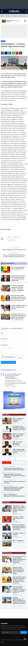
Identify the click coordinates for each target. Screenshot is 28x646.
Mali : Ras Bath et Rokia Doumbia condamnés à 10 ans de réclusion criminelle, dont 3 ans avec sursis (18, 298)
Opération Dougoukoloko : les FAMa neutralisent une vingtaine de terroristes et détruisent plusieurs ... (19, 601)
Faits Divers (14, 16)
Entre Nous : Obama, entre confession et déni (18, 518)
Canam (9, 237)
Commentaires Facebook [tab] (16, 328)
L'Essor (12, 310)
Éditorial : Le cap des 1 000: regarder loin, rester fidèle (19, 435)
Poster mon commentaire (8, 362)
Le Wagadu (15, 563)
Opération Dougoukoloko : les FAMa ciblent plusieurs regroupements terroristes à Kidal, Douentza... (14, 489)
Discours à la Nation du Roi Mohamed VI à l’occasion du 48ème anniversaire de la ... (14, 255)
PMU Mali (8, 16)
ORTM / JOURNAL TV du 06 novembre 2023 (14, 249)
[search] (26, 11)
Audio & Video (22, 16)
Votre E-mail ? (4, 339)
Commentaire (4, 345)
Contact (3, 642)
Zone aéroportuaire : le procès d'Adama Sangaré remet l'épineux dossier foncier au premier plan (19, 559)
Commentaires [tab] (5, 328)
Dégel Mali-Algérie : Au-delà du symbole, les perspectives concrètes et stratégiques (14, 475)
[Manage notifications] (25, 639)
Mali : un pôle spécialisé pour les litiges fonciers (17, 267)
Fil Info (2, 16)
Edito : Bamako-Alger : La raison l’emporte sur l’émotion (19, 451)
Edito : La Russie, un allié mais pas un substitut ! (18, 420)
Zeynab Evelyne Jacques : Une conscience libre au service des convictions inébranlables (18, 278)
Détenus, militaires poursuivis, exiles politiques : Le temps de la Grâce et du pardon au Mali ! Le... (19, 589)
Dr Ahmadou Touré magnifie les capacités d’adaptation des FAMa (19, 428)
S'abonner (23, 632)
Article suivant (13, 253)
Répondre (10, 386)
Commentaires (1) (8, 370)
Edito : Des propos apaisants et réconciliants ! (18, 443)
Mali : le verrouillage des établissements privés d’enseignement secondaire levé (14, 496)
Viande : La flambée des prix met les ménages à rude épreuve (19, 307)
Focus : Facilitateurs (18, 540)
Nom (2, 333)
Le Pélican (14, 422)
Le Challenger (15, 521)
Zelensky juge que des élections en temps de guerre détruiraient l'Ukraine (14, 469)
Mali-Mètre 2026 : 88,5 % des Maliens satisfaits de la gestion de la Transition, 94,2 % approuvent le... (18, 316)
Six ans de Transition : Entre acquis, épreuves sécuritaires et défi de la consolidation (19, 527)
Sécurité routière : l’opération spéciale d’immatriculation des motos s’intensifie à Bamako (18, 570)
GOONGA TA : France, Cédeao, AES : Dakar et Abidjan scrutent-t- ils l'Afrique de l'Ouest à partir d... (19, 508)
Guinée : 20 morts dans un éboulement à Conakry (14, 482)
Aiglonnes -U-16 (16, 237)
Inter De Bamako (15, 438)
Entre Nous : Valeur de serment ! (19, 533)
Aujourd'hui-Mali (14, 282)
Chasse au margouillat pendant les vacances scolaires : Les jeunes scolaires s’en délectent (17, 288)
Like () (15, 386)
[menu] (2, 11)
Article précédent (15, 247)
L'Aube (14, 542)
